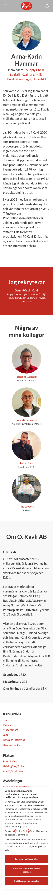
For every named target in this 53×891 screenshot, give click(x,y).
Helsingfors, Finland (14, 766)
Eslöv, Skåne (10, 761)
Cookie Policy (22, 831)
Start (6, 719)
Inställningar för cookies (26, 881)
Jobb (6, 734)
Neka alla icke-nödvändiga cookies (26, 870)
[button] (47, 6)
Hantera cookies (12, 745)
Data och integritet (14, 739)
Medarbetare (10, 729)
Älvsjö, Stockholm (13, 771)
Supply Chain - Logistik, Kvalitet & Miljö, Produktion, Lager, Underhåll (26, 74)
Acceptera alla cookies (26, 859)
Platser (7, 724)
